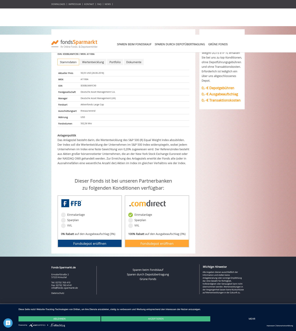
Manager (63, 98)
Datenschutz (57, 293)
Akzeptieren (156, 318)
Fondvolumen (65, 123)
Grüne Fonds (218, 44)
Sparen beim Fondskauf (134, 44)
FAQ (99, 4)
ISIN (60, 85)
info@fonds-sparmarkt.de (64, 287)
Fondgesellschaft (67, 92)
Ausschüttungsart (67, 110)
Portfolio (115, 62)
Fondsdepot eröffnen (89, 243)
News (108, 4)
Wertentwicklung (93, 62)
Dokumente (133, 62)
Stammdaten (68, 62)
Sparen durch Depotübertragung (180, 44)
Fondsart (62, 104)
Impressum (74, 4)
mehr (252, 318)
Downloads (58, 4)
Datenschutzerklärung (284, 326)
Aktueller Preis (65, 73)
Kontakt (89, 4)
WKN (60, 79)
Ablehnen (59, 318)
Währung (63, 117)
